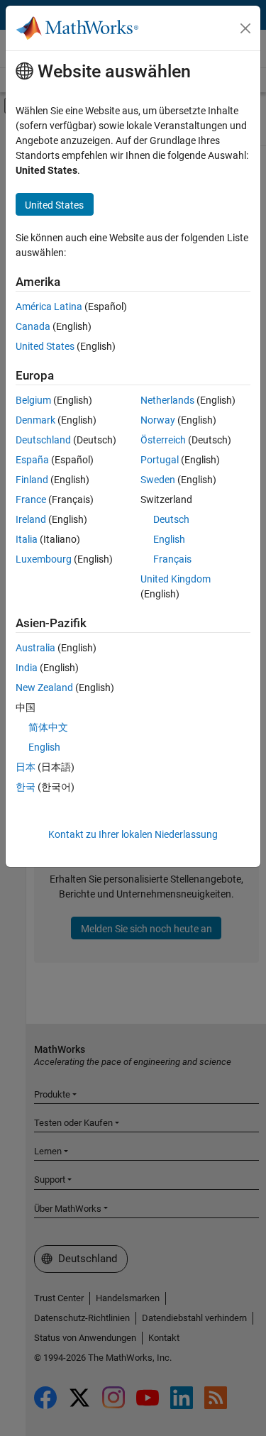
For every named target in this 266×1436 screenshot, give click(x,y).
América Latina (49, 306)
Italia (27, 539)
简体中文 (48, 727)
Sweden (157, 479)
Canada (33, 326)
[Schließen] (245, 28)
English (169, 539)
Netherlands (167, 400)
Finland (32, 479)
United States (45, 346)
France (31, 499)
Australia (35, 647)
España (32, 459)
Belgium (33, 400)
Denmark (35, 420)
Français (172, 559)
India (27, 667)
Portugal (159, 459)
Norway (157, 420)
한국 (25, 786)
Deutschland (43, 440)
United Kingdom (175, 579)
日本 (25, 767)
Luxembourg (44, 559)
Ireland (31, 519)
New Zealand (44, 687)
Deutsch (171, 519)
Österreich (163, 440)
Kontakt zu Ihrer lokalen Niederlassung (133, 834)
